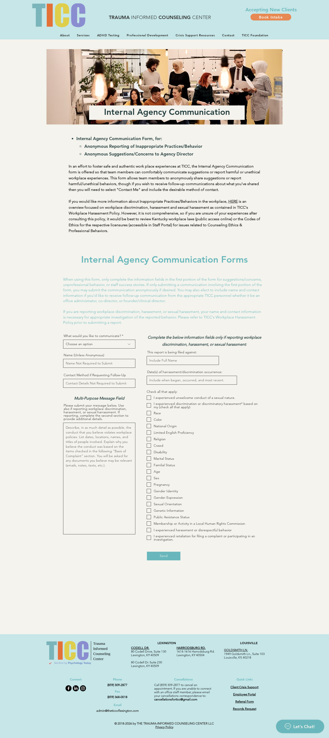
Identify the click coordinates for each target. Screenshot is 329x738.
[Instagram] (83, 688)
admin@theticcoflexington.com (117, 710)
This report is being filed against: (172, 352)
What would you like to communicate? (92, 335)
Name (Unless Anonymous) (84, 355)
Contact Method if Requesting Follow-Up (95, 375)
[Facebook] (69, 688)
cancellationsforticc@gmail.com (175, 699)
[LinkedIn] (76, 688)
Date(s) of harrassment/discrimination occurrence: (184, 372)
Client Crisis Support (244, 687)
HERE (233, 201)
